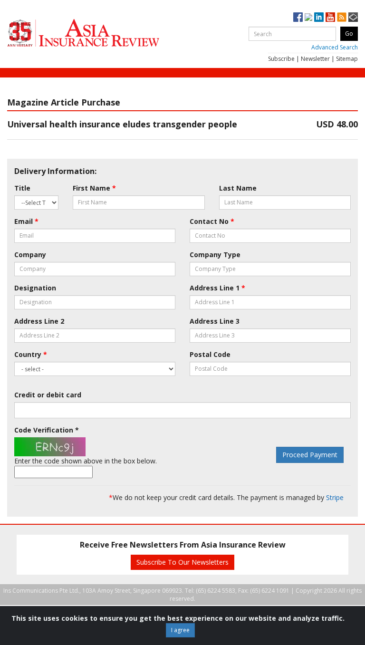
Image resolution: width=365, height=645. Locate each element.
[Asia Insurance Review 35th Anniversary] (102, 33)
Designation (35, 287)
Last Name (238, 188)
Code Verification (46, 429)
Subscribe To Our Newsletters (182, 562)
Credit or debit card (47, 394)
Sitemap (347, 59)
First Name (94, 188)
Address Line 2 (39, 321)
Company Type (215, 254)
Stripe (335, 497)
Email (26, 221)
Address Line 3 (215, 321)
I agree (180, 630)
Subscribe (281, 59)
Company (30, 254)
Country (30, 354)
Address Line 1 (217, 287)
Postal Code (210, 354)
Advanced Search (334, 47)
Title (22, 188)
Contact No (212, 221)
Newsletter (315, 59)
